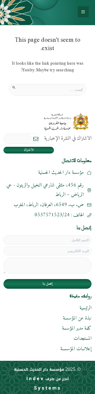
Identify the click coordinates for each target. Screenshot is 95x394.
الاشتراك (29, 150)
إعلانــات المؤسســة (76, 348)
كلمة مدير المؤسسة (77, 328)
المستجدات (83, 338)
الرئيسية (86, 308)
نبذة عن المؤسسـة (77, 318)
